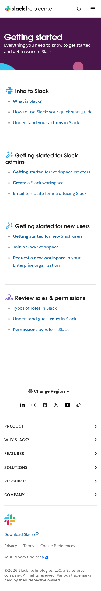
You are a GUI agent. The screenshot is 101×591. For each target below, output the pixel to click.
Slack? (27, 101)
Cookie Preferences (57, 545)
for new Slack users (48, 236)
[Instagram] (33, 406)
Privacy (10, 545)
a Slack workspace (38, 182)
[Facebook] (45, 406)
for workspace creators (51, 172)
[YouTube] (67, 406)
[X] (56, 406)
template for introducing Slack (49, 193)
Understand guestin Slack (44, 319)
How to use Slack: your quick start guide (53, 112)
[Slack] (46, 523)
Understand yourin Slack (46, 122)
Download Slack (18, 534)
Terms (28, 545)
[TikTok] (78, 406)
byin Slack (41, 329)
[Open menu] (92, 9)
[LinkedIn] (22, 406)
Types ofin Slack (35, 308)
